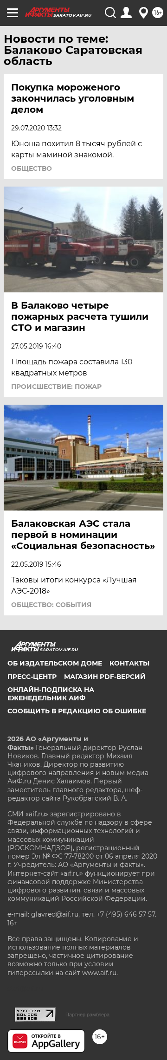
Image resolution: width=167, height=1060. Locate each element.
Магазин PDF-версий (105, 676)
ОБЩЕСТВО (31, 168)
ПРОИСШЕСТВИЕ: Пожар (56, 386)
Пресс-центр (32, 676)
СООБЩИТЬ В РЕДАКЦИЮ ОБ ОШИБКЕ (76, 711)
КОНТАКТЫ (129, 663)
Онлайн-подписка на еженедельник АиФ (50, 693)
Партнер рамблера (87, 1014)
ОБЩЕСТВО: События (51, 604)
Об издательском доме (54, 663)
